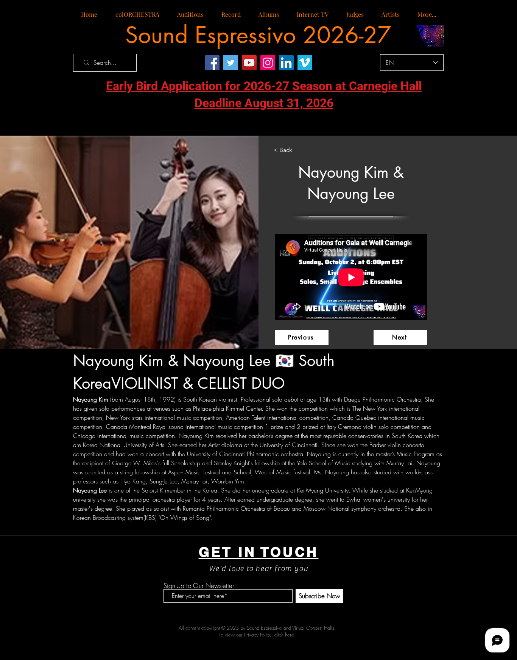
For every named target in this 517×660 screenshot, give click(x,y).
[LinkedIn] (286, 62)
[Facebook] (212, 62)
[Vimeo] (304, 62)
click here (284, 634)
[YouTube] (249, 62)
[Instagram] (267, 62)
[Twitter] (230, 62)
